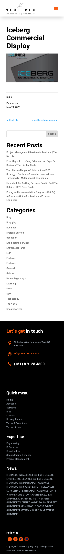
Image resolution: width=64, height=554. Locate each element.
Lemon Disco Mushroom (44, 120)
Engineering (13, 443)
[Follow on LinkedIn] (21, 539)
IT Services (12, 447)
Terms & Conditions (17, 423)
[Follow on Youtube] (26, 539)
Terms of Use (13, 427)
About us (11, 403)
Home (9, 399)
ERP (8, 253)
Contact (10, 415)
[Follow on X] (15, 539)
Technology (12, 298)
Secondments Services (19, 455)
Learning (11, 283)
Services (11, 407)
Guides (10, 273)
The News (11, 304)
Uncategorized (14, 309)
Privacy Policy (14, 419)
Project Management (17, 459)
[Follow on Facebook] (10, 539)
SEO (8, 293)
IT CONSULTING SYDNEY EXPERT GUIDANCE (29, 486)
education (11, 237)
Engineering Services (18, 242)
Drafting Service (15, 232)
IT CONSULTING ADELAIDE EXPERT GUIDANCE (30, 475)
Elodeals (12, 120)
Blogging (11, 222)
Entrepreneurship (15, 248)
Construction (13, 451)
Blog (8, 217)
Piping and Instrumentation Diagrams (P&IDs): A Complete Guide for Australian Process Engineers (31, 196)
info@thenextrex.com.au (26, 353)
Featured (11, 258)
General (10, 268)
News (9, 288)
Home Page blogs (16, 278)
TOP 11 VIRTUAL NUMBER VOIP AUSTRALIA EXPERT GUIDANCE (31, 494)
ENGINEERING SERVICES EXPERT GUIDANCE (29, 479)
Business (11, 227)
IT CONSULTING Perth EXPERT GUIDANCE (27, 482)
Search (52, 133)
